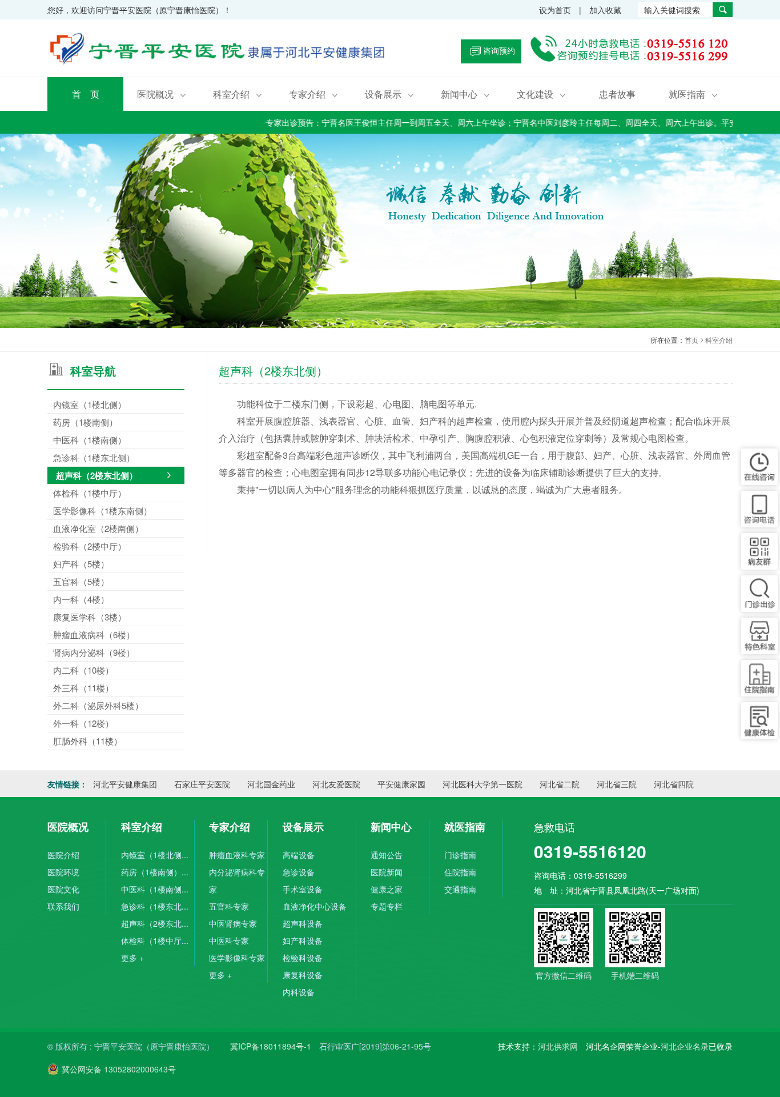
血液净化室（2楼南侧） (98, 528)
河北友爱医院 (336, 784)
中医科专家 (229, 940)
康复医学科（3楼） (89, 617)
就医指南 (693, 94)
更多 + (132, 957)
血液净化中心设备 (315, 906)
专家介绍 (313, 94)
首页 (691, 340)
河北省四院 (674, 784)
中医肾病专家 (233, 923)
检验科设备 (303, 957)
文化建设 (541, 94)
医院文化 (63, 889)
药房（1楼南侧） (85, 422)
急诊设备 (299, 872)
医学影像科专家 (237, 957)
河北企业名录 (685, 1046)
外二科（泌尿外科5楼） (98, 705)
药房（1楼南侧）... (154, 872)
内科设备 (299, 992)
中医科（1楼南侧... (154, 889)
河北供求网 (558, 1046)
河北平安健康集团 (125, 784)
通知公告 (387, 854)
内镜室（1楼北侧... (154, 854)
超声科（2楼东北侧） (97, 475)
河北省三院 (617, 784)
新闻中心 (465, 94)
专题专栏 (387, 906)
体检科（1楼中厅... (154, 940)
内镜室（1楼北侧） (89, 404)
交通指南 (460, 889)
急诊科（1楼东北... (154, 906)
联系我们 (63, 906)
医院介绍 (63, 854)
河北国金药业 (271, 784)
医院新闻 (387, 872)
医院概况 (161, 94)
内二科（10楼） (83, 670)
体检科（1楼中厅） (89, 493)
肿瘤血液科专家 (237, 854)
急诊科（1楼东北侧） (94, 457)
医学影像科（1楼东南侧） (102, 511)
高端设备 (299, 854)
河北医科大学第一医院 (482, 784)
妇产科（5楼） (81, 564)
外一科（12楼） (83, 723)
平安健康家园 (401, 784)
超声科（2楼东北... (154, 923)
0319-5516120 (590, 851)
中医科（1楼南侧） (89, 440)
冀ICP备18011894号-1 (270, 1046)
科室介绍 (237, 94)
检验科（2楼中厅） (89, 546)
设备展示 (389, 94)
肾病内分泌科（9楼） (94, 652)
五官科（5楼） (81, 581)
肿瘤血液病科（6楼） (94, 634)
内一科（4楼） (81, 599)
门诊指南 (460, 854)
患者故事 (617, 94)
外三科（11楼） (83, 688)
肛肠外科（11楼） (87, 741)
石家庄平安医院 (202, 784)
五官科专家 (229, 906)
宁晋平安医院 (218, 51)
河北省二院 (560, 784)
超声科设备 (303, 923)
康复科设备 (303, 974)
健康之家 (387, 889)
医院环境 (63, 872)
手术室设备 (303, 889)
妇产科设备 (303, 940)
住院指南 (460, 872)
